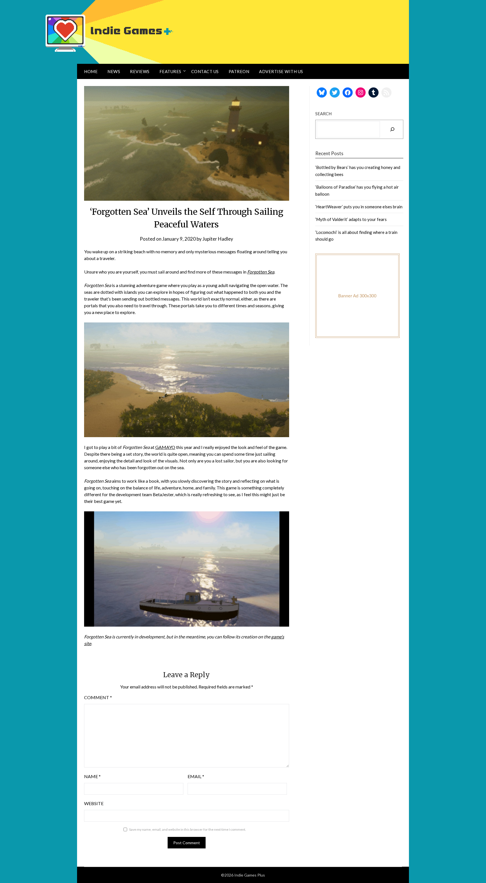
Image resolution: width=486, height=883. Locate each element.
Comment (98, 697)
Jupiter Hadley (217, 239)
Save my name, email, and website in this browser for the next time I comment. (187, 829)
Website (94, 803)
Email (196, 776)
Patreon (239, 71)
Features (170, 71)
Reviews (140, 71)
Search (323, 113)
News (113, 71)
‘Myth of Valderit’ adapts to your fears (351, 219)
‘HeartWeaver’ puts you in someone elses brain (358, 206)
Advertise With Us (281, 71)
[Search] (392, 129)
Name (92, 776)
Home (91, 71)
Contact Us (205, 71)
